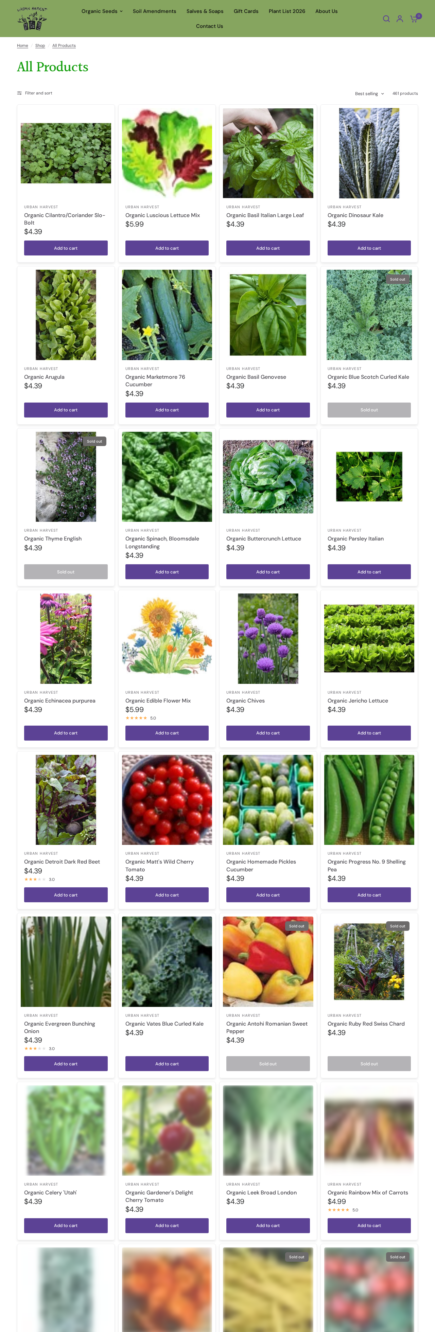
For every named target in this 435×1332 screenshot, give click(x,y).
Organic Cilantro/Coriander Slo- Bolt (64, 219)
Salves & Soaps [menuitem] (205, 11)
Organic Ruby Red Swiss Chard (366, 1023)
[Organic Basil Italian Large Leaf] (268, 153)
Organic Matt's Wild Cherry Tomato (159, 865)
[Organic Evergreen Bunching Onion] (66, 962)
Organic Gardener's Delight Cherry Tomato (159, 1196)
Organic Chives (245, 700)
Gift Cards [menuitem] (246, 11)
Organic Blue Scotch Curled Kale (368, 376)
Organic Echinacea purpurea (59, 700)
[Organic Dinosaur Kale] (369, 153)
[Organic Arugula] (66, 315)
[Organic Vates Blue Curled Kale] (167, 962)
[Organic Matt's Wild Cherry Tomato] (167, 800)
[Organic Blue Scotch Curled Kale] (369, 315)
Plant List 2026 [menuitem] (287, 11)
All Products (64, 45)
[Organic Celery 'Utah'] (66, 1130)
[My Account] (399, 18)
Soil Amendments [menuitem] (154, 11)
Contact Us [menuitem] (209, 26)
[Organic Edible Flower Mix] (167, 638)
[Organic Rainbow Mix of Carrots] (369, 1130)
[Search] (386, 18)
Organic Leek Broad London (261, 1192)
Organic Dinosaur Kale (355, 215)
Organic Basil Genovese (256, 376)
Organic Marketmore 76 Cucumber (155, 380)
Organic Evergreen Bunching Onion (59, 1027)
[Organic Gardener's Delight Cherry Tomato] (167, 1130)
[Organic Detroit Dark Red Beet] (66, 800)
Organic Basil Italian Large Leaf (265, 215)
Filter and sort (38, 93)
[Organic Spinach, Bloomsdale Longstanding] (167, 477)
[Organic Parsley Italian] (369, 477)
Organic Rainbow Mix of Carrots (368, 1192)
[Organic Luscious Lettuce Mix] (167, 153)
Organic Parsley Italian (356, 538)
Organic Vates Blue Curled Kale (164, 1023)
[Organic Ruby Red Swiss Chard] (369, 962)
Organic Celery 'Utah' (50, 1192)
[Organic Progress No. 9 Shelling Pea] (369, 800)
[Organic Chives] (268, 638)
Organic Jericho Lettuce (358, 700)
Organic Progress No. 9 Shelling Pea (367, 865)
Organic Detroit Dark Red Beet (62, 861)
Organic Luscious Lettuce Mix (162, 215)
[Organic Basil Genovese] (268, 315)
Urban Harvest (41, 207)
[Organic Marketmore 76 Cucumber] (167, 315)
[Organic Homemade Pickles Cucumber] (268, 800)
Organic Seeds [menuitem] (100, 11)
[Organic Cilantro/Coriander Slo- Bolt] (66, 153)
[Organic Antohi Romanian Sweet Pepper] (268, 962)
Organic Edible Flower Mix (158, 700)
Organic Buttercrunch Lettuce (263, 538)
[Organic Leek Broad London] (268, 1130)
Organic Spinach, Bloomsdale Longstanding (162, 542)
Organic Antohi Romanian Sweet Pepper (267, 1027)
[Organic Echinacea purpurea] (66, 638)
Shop (40, 45)
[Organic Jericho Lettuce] (369, 638)
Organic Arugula (44, 376)
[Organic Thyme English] (66, 477)
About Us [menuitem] (326, 11)
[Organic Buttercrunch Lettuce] (268, 477)
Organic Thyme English (53, 538)
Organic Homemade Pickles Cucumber (261, 865)
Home (22, 45)
